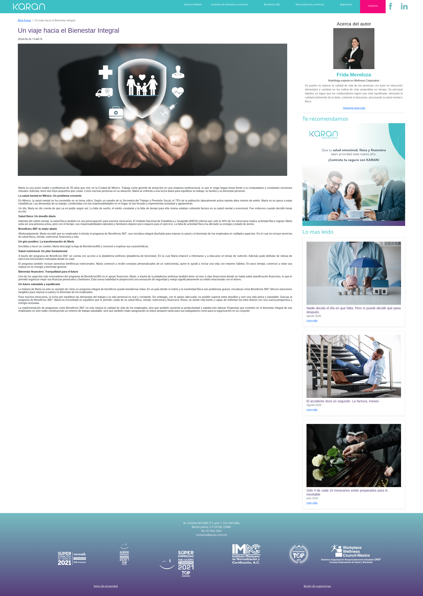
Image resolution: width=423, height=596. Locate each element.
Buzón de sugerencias (317, 586)
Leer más (312, 320)
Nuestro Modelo (193, 4)
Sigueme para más (353, 108)
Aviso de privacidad (106, 586)
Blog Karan (346, 4)
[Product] (29, 6)
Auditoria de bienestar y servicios (229, 4)
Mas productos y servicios (310, 4)
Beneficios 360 (272, 4)
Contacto (373, 5)
